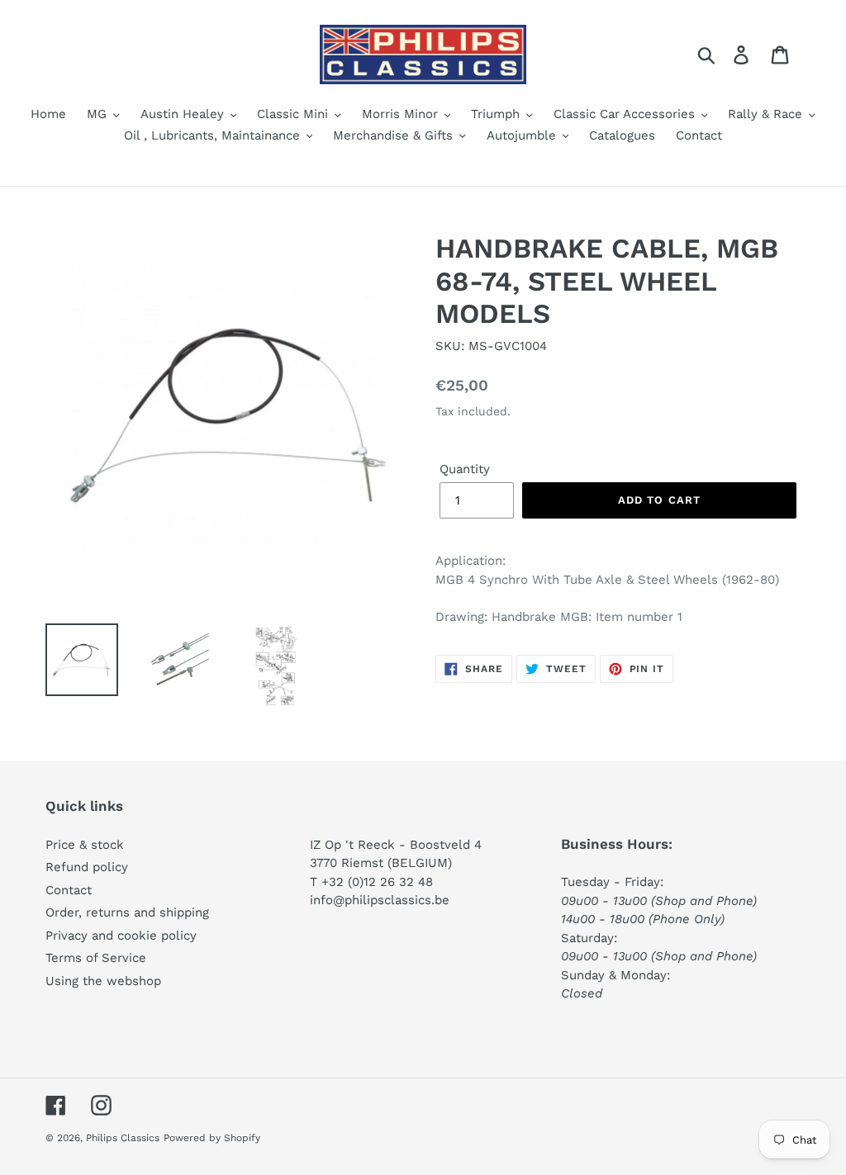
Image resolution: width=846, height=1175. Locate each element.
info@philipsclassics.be (379, 900)
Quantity (465, 469)
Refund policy (86, 867)
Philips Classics (122, 1138)
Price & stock (84, 844)
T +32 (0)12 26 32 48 (371, 881)
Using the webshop (103, 981)
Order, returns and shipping (127, 912)
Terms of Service (95, 957)
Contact (68, 890)
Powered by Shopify (212, 1138)
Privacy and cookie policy (121, 935)
